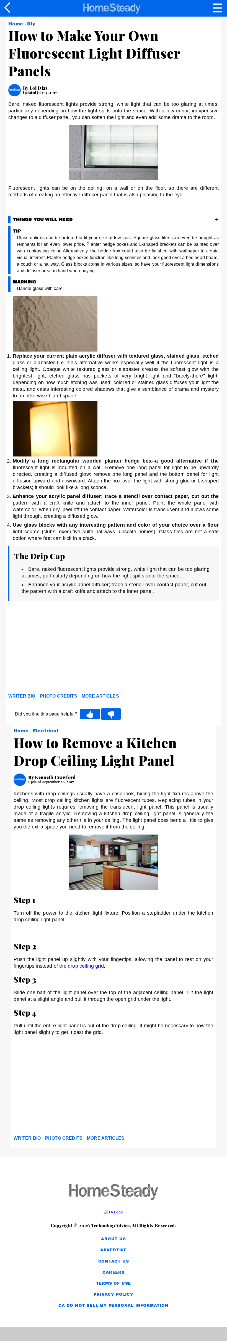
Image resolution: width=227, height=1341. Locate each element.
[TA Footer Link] (113, 1212)
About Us (113, 1239)
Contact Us (113, 1261)
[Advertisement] (58, 648)
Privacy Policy (113, 1294)
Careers (113, 1272)
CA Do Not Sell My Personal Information (113, 1305)
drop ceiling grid (86, 966)
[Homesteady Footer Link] (113, 1192)
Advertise (113, 1250)
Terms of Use (113, 1283)
